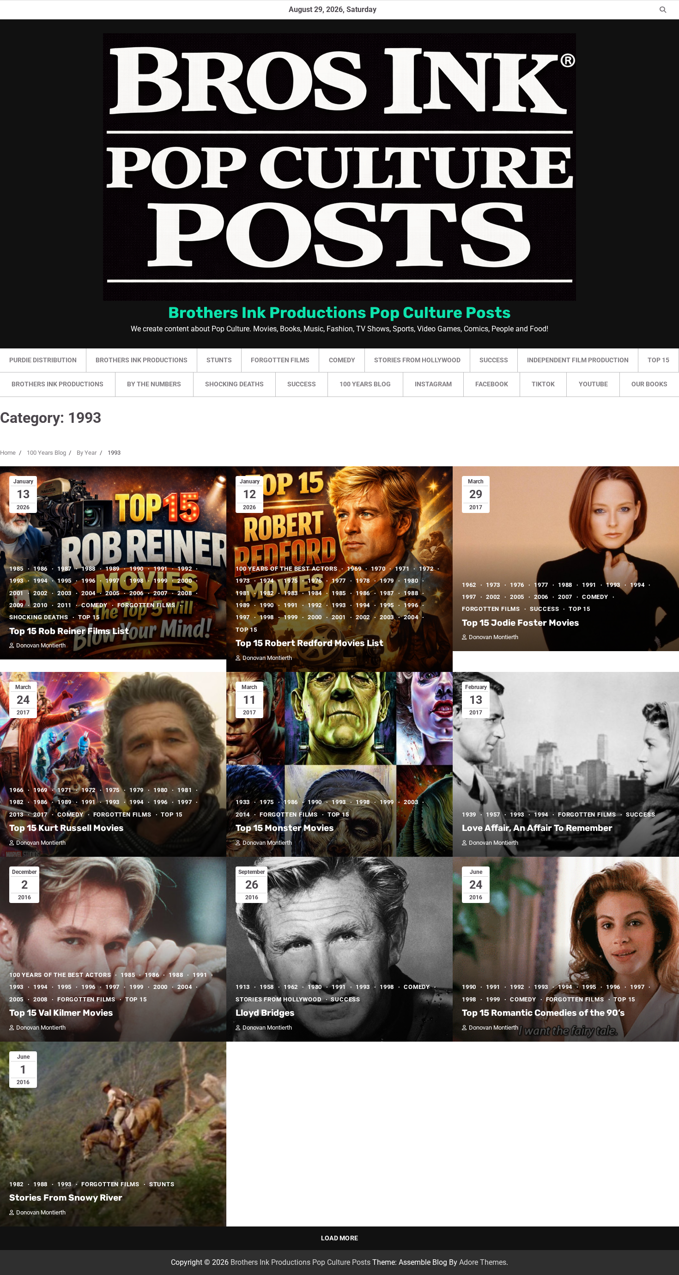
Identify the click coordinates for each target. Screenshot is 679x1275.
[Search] (663, 10)
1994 (40, 580)
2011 (64, 605)
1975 (291, 580)
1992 (184, 568)
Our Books (649, 384)
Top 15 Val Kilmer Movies (61, 1012)
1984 (315, 593)
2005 (112, 593)
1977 (339, 580)
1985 (16, 568)
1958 (267, 986)
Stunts (219, 360)
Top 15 (658, 360)
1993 (16, 580)
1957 (493, 814)
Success (493, 360)
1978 (363, 580)
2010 (40, 605)
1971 (402, 568)
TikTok (543, 384)
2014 (243, 814)
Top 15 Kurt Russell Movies (66, 828)
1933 (243, 802)
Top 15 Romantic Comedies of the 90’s (543, 1012)
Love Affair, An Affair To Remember (537, 828)
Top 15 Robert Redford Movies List (309, 643)
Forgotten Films (280, 360)
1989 (112, 568)
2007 (160, 593)
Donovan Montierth (41, 645)
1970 (378, 568)
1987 (64, 568)
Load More (339, 1238)
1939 (469, 814)
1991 (160, 568)
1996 (88, 580)
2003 (64, 593)
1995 (64, 580)
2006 (136, 593)
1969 (354, 568)
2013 (16, 814)
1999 (160, 580)
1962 (469, 584)
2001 (16, 593)
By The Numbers (154, 384)
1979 (387, 580)
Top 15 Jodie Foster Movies (520, 622)
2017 (40, 814)
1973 (243, 580)
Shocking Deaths (234, 384)
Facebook (491, 384)
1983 (291, 593)
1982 (267, 593)
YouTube (593, 384)
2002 (40, 593)
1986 (40, 568)
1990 (136, 568)
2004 (88, 593)
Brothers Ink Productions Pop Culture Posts (339, 312)
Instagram (433, 384)
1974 (267, 580)
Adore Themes (482, 1262)
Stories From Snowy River (65, 1197)
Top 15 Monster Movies (285, 828)
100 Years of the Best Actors (286, 568)
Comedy (342, 360)
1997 (112, 580)
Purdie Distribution (43, 360)
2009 (16, 605)
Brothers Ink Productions (142, 360)
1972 (426, 568)
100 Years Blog (365, 384)
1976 (315, 580)
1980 (411, 580)
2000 (184, 580)
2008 (184, 593)
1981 (243, 593)
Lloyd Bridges (265, 1012)
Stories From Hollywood (417, 360)
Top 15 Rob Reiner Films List (69, 631)
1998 (136, 580)
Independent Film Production (578, 360)
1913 (243, 986)
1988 (88, 568)
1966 (16, 790)
